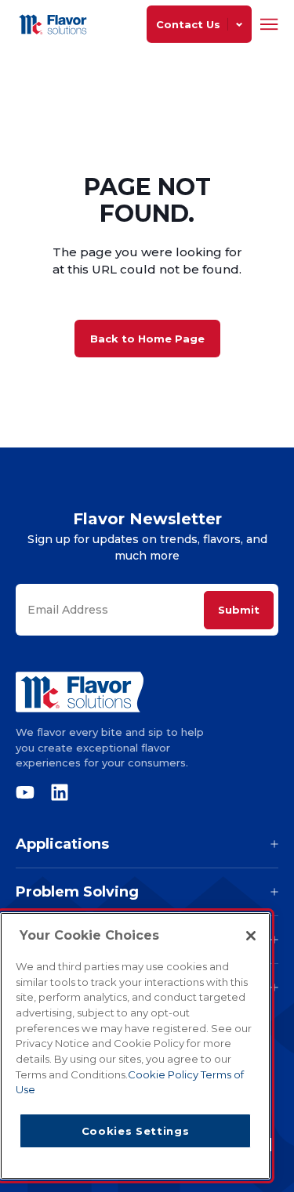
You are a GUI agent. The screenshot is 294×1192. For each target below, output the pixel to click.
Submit (239, 609)
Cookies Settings (136, 1131)
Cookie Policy (164, 1074)
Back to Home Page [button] (147, 338)
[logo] (147, 692)
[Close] (251, 935)
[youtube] (29, 792)
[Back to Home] (55, 24)
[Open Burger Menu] (269, 24)
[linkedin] (55, 792)
